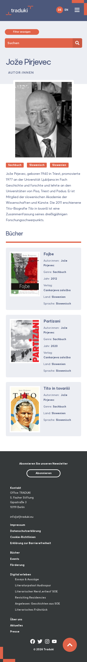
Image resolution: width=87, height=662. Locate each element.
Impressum (17, 524)
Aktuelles (16, 625)
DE (60, 9)
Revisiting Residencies (30, 597)
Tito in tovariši (57, 388)
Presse (14, 631)
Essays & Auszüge (27, 579)
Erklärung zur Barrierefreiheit (30, 543)
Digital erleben (20, 574)
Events (14, 558)
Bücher (15, 552)
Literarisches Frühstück (31, 609)
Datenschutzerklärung (25, 531)
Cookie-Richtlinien (23, 537)
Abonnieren (44, 473)
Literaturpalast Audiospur (33, 585)
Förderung (17, 565)
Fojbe (49, 253)
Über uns (16, 619)
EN (66, 9)
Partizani (52, 321)
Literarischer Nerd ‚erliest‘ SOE (36, 591)
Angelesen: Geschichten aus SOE (37, 603)
